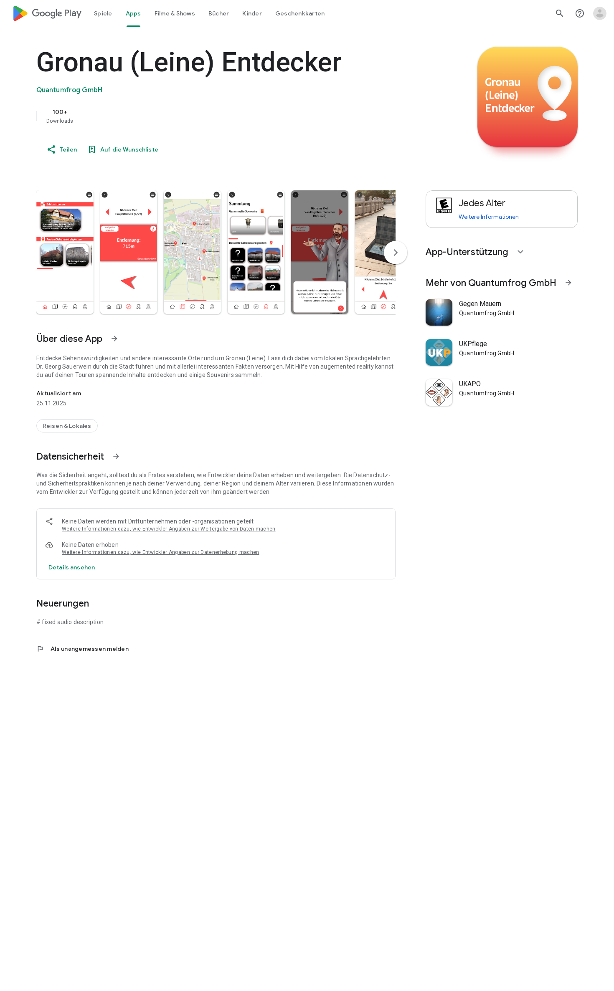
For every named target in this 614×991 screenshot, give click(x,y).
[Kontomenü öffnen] (600, 13)
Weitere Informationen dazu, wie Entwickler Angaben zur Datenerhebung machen (160, 552)
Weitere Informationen (489, 216)
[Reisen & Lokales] (67, 426)
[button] (65, 252)
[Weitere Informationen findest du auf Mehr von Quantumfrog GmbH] (568, 283)
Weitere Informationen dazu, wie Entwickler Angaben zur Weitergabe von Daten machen (169, 529)
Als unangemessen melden (82, 648)
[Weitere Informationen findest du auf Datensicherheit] (116, 456)
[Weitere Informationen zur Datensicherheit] (71, 567)
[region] (203, 116)
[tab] (103, 13)
